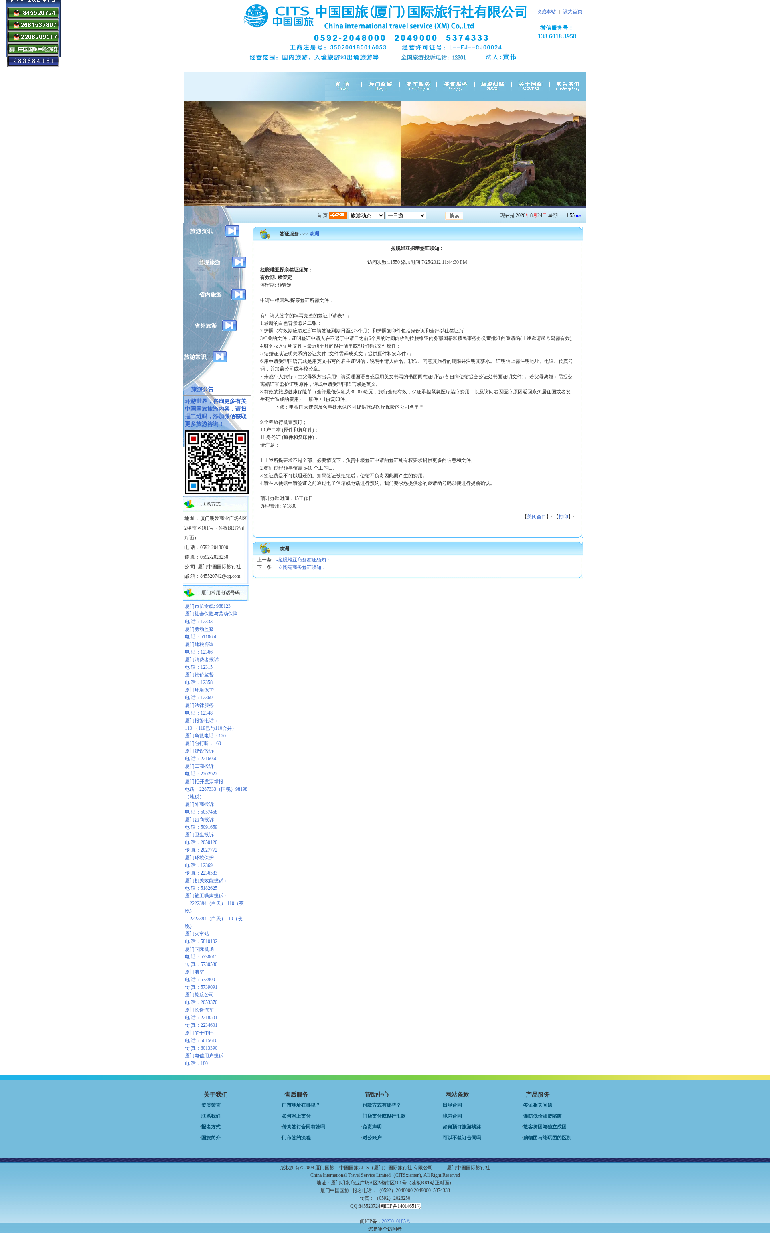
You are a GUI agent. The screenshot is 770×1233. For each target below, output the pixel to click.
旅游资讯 (201, 231)
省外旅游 (206, 326)
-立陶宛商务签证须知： (301, 567)
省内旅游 (210, 295)
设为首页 (572, 11)
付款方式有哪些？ (382, 1105)
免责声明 (372, 1127)
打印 (563, 517)
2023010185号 (396, 1221)
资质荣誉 (211, 1105)
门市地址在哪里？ (301, 1105)
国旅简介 (211, 1137)
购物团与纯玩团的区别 (547, 1137)
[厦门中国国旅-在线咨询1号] (33, 17)
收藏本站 (546, 11)
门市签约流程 (296, 1137)
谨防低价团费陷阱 (542, 1116)
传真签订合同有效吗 (303, 1127)
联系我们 (211, 1116)
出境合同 (452, 1105)
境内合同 (452, 1116)
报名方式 (211, 1127)
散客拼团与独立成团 (545, 1127)
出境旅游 (209, 262)
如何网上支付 (296, 1116)
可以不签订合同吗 (462, 1137)
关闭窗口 (536, 517)
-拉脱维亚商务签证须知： (303, 560)
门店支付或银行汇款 (384, 1116)
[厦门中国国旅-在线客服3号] (33, 29)
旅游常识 (195, 357)
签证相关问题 (537, 1105)
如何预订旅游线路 (462, 1127)
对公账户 (372, 1137)
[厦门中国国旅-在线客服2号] (33, 41)
